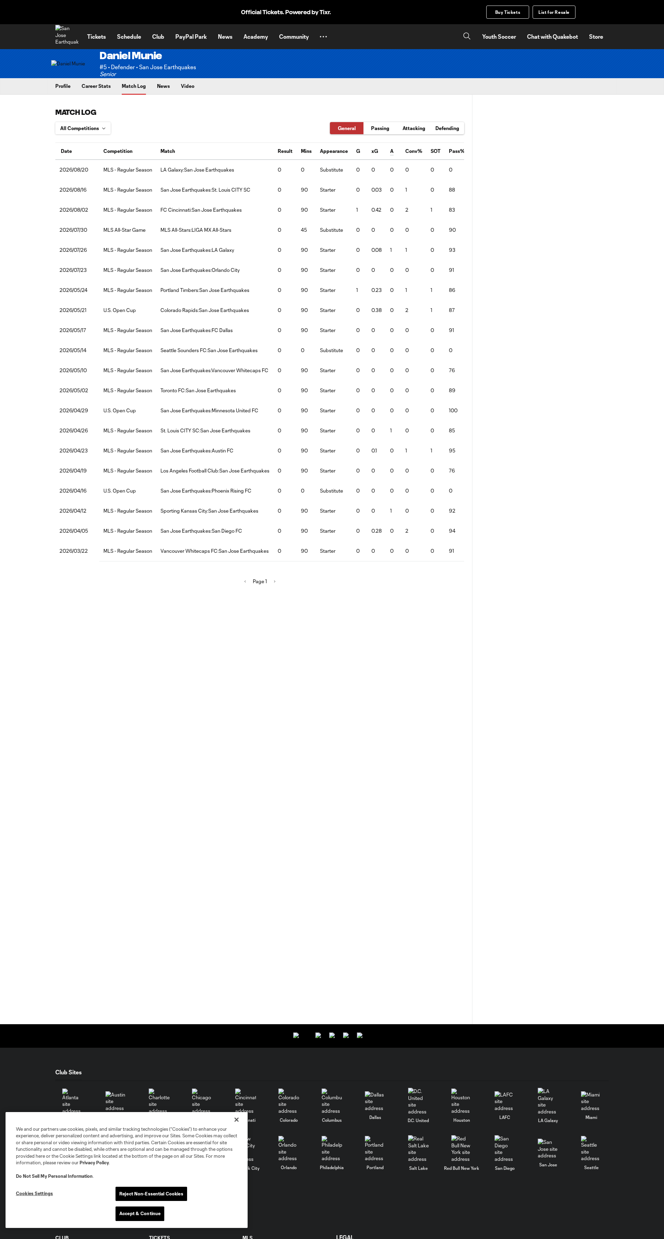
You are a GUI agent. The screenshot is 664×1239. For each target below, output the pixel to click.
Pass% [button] (457, 151)
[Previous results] (245, 581)
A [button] (392, 151)
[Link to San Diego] (505, 1148)
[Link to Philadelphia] (332, 1149)
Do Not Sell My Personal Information (54, 1176)
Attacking (414, 128)
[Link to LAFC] (505, 1101)
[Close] (236, 1119)
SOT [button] (436, 151)
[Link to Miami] (591, 1101)
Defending (447, 128)
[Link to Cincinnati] (245, 1101)
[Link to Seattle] (591, 1149)
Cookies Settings (34, 1193)
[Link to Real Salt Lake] (418, 1148)
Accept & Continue (139, 1213)
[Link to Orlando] (288, 1149)
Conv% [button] (413, 151)
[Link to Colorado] (288, 1101)
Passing (380, 128)
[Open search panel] (467, 37)
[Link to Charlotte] (159, 1101)
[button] (323, 36)
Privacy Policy (94, 1162)
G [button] (358, 151)
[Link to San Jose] (548, 1149)
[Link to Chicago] (202, 1101)
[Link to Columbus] (332, 1101)
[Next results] (274, 581)
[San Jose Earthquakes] (67, 36)
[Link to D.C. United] (418, 1101)
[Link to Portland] (375, 1149)
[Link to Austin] (115, 1101)
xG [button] (374, 151)
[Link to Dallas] (375, 1101)
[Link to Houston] (461, 1101)
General (347, 128)
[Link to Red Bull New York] (461, 1148)
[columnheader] (77, 151)
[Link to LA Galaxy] (548, 1101)
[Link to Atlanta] (72, 1101)
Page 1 (260, 581)
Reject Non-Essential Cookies (151, 1193)
